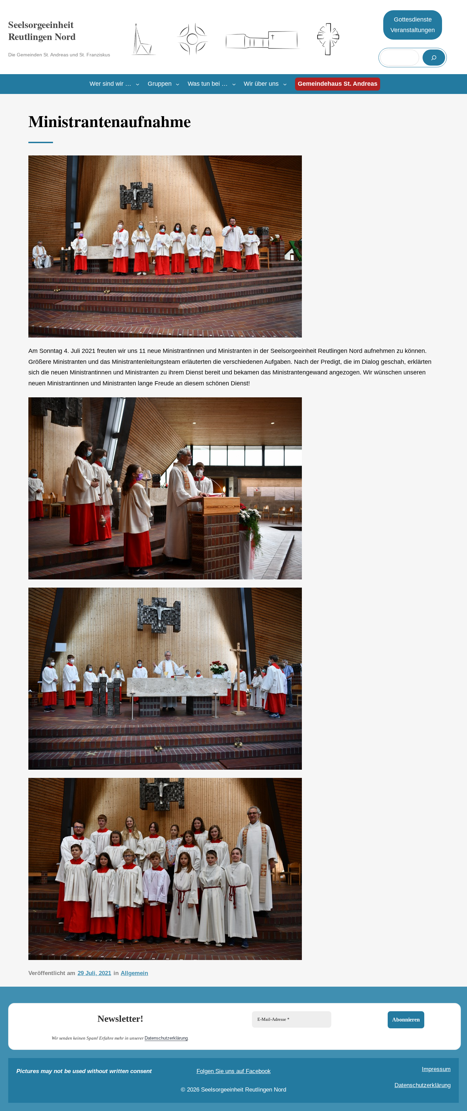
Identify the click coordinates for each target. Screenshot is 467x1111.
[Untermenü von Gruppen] (177, 84)
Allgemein (134, 973)
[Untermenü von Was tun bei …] (234, 84)
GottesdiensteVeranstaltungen (412, 25)
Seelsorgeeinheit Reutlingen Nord (42, 30)
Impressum (436, 1069)
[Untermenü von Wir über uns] (285, 84)
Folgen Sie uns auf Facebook (234, 1071)
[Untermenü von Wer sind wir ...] (137, 84)
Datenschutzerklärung (166, 1038)
